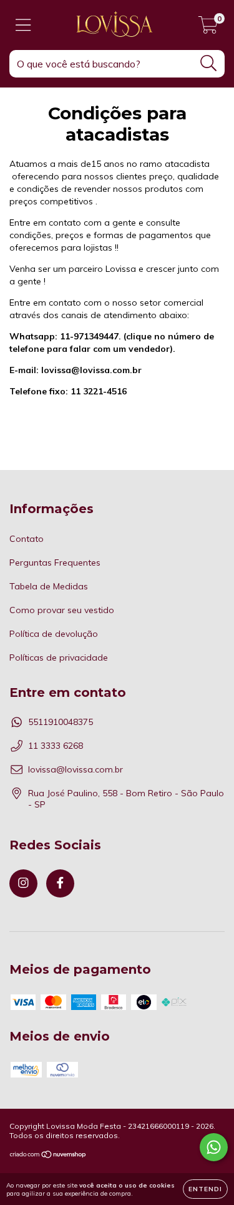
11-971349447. (90, 336)
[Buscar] (208, 63)
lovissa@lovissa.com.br (75, 769)
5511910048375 (60, 722)
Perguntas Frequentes (54, 562)
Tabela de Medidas (48, 586)
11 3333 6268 (55, 745)
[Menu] (23, 25)
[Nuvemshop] (48, 1156)
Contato (26, 538)
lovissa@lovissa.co (81, 370)
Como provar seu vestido (61, 610)
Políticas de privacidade (58, 657)
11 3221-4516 (68, 391)
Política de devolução (53, 633)
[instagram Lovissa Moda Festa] (23, 883)
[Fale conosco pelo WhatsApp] (214, 1147)
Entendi (205, 1189)
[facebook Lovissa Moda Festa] (60, 883)
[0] (208, 28)
